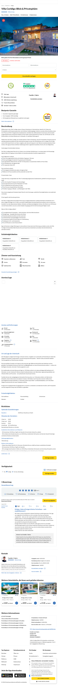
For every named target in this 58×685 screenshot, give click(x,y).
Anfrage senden (49, 458)
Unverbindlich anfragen (29, 76)
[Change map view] (3, 282)
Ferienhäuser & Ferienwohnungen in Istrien (12, 623)
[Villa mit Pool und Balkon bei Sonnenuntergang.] (29, 36)
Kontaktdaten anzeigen (36, 99)
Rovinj (27, 365)
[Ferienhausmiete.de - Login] (49, 2)
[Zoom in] (55, 282)
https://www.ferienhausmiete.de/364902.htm (44, 629)
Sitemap (3, 664)
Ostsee (3, 656)
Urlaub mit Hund (43, 617)
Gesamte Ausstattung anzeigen (9, 272)
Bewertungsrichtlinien (6, 501)
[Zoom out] (55, 284)
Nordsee (3, 653)
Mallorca (3, 659)
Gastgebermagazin (48, 656)
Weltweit (4, 662)
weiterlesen (4, 453)
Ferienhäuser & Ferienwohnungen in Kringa (12, 627)
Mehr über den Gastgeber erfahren (10, 572)
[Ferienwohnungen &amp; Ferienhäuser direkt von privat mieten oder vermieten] (2, 2)
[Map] (29, 301)
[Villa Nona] (29, 588)
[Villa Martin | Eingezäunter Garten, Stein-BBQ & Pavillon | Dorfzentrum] (10, 588)
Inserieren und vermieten (50, 653)
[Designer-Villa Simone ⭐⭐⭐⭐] (48, 588)
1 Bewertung (11, 12)
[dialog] (43, 671)
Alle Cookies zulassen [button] (43, 678)
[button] (53, 2)
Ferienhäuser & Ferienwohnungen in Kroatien (12, 620)
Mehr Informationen (6, 121)
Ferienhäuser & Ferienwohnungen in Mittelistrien (13, 625)
